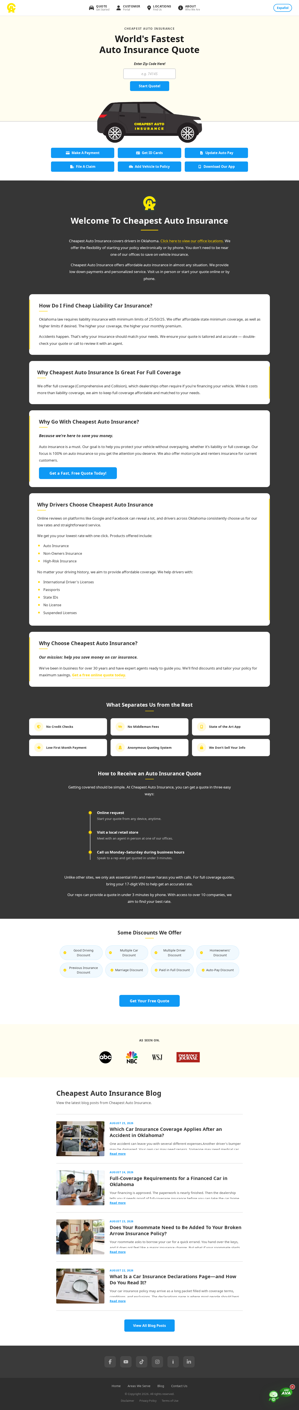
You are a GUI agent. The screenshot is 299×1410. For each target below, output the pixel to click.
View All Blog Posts (149, 1325)
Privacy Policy (148, 1401)
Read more (118, 1154)
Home (116, 1386)
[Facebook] (110, 1361)
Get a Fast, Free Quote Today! (77, 473)
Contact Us (179, 1386)
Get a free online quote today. (99, 674)
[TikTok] (141, 1361)
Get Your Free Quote (149, 1000)
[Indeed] (173, 1361)
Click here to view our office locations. (192, 240)
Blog (160, 1386)
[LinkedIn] (189, 1361)
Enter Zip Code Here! (149, 64)
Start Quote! (149, 86)
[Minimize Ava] (292, 1386)
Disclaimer (127, 1401)
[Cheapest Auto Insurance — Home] (11, 8)
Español (282, 8)
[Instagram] (157, 1361)
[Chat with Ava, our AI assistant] (280, 1396)
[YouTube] (126, 1361)
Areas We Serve (139, 1386)
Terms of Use (170, 1401)
